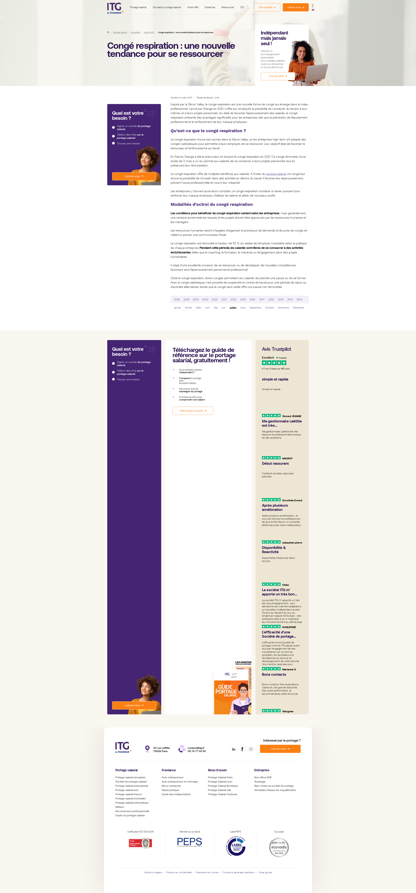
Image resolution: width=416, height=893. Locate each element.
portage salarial (276, 174)
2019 (243, 299)
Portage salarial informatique (132, 802)
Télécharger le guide (191, 410)
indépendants (182, 794)
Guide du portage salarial (130, 815)
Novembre (283, 307)
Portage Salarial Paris (220, 777)
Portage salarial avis (126, 790)
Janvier (177, 307)
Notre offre (192, 7)
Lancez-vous (132, 176)
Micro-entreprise (171, 785)
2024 (196, 299)
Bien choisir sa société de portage (274, 785)
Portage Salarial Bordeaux (223, 785)
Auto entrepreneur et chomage (180, 781)
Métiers (119, 807)
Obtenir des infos (130, 136)
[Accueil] (108, 32)
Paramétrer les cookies (207, 872)
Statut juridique (170, 790)
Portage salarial (138, 7)
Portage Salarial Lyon (220, 781)
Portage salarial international (131, 785)
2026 (177, 299)
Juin (224, 307)
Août (242, 307)
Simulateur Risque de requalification (275, 790)
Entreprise (210, 7)
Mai (216, 307)
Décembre (298, 307)
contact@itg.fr (196, 747)
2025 (186, 299)
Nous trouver (217, 770)
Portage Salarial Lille (219, 790)
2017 (261, 299)
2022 (215, 299)
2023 (205, 299)
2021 (224, 299)
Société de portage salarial (130, 781)
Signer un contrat (134, 128)
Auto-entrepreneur (172, 777)
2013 (299, 299)
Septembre (255, 307)
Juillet (233, 307)
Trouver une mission (128, 143)
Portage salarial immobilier (130, 798)
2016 (271, 299)
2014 (290, 299)
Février (188, 307)
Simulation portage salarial (167, 7)
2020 (233, 299)
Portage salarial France (128, 794)
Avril (207, 307)
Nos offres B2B (263, 777)
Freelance (169, 770)
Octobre (269, 307)
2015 (280, 299)
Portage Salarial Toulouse (222, 794)
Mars (198, 307)
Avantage (260, 781)
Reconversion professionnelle (132, 811)
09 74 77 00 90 (197, 751)
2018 (252, 299)
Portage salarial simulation (130, 777)
